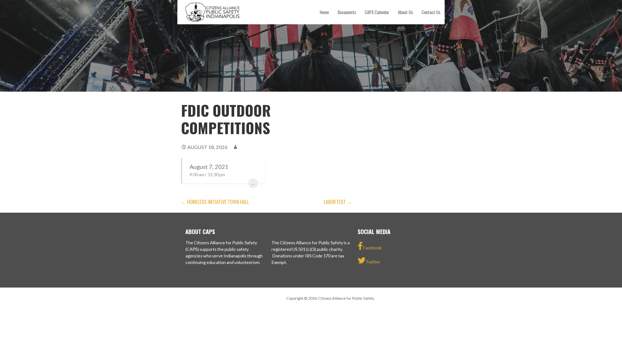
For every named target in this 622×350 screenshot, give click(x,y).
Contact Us (431, 12)
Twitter (373, 261)
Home (324, 12)
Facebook (372, 247)
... (253, 183)
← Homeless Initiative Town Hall (215, 201)
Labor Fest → (338, 201)
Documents (347, 12)
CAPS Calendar (377, 12)
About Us (405, 12)
